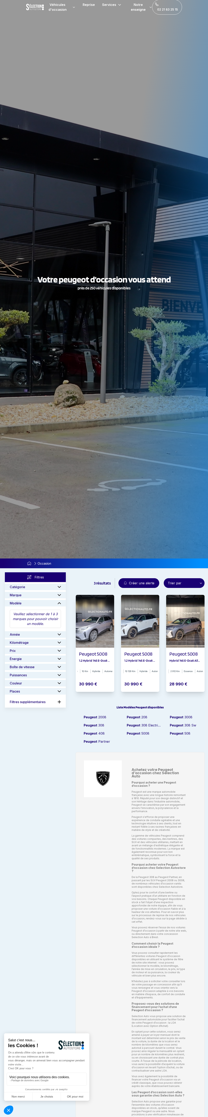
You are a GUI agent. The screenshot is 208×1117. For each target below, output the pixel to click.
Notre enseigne (138, 7)
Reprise (89, 5)
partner (97, 741)
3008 (181, 717)
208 (137, 717)
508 (180, 733)
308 (94, 725)
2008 (95, 717)
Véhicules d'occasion (58, 7)
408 (94, 733)
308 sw (183, 725)
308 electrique (144, 725)
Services (109, 5)
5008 (138, 733)
